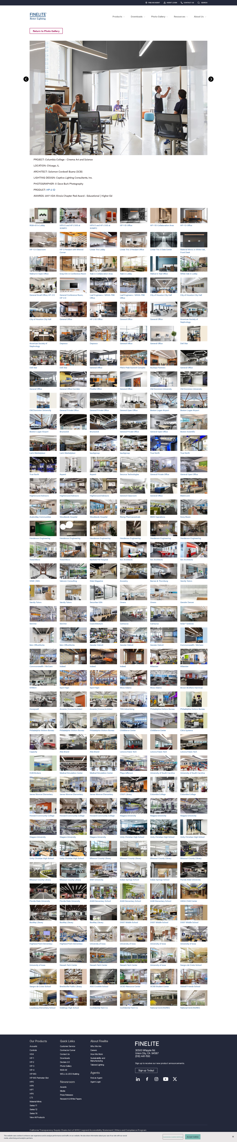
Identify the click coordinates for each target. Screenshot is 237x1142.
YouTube (165, 1079)
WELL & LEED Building (69, 1074)
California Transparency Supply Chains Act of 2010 (54, 1130)
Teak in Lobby (126, 273)
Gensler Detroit (96, 644)
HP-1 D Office (186, 225)
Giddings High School (69, 1007)
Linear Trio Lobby (97, 249)
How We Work (96, 1054)
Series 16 (33, 1113)
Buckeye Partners (157, 367)
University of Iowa (97, 943)
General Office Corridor (70, 388)
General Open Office (129, 410)
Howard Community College (42, 815)
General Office (66, 319)
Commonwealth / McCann (191, 644)
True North (155, 452)
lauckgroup (95, 452)
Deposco (64, 343)
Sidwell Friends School (190, 986)
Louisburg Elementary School (42, 1007)
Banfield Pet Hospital (99, 559)
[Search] (209, 2)
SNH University (96, 879)
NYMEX (33, 687)
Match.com (185, 495)
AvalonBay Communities (40, 516)
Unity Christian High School (132, 836)
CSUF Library (126, 794)
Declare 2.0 (65, 1062)
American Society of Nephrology (189, 320)
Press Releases (66, 1095)
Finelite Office (96, 388)
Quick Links (67, 1041)
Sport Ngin (64, 687)
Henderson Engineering (40, 538)
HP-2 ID (50, 189)
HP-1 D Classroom (38, 249)
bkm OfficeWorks (37, 644)
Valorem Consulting (68, 580)
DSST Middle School (129, 922)
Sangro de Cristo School (191, 965)
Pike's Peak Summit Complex (132, 367)
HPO (32, 1082)
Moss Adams (125, 687)
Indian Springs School (129, 879)
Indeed (63, 666)
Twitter (175, 1079)
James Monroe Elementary (41, 794)
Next (211, 79)
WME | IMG (35, 580)
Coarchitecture (96, 623)
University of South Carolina (162, 772)
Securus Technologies (129, 474)
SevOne (33, 623)
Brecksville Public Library (71, 986)
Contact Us (189, 3)
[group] (118, 118)
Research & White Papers (71, 1099)
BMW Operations (157, 516)
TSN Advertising (127, 709)
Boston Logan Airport (159, 410)
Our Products (38, 1041)
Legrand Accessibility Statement (97, 1130)
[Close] (233, 1136)
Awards (63, 1087)
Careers (93, 1050)
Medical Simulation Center (71, 772)
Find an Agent (154, 3)
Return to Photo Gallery (46, 31)
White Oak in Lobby (188, 273)
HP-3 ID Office (96, 319)
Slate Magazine (96, 580)
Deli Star (184, 343)
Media (62, 1091)
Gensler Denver (187, 602)
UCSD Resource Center (130, 986)
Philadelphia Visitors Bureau (162, 709)
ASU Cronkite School (99, 986)
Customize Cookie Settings (173, 1137)
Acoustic (33, 1046)
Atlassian (154, 666)
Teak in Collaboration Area (101, 273)
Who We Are (95, 1046)
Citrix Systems (186, 730)
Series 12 (33, 1109)
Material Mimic (36, 1101)
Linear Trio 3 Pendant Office (132, 249)
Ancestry (124, 580)
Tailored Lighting (97, 1065)
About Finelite (99, 1041)
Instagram (156, 1079)
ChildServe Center (128, 730)
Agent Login (172, 3)
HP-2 (32, 1062)
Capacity (33, 751)
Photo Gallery (66, 1066)
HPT (32, 1089)
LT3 (31, 1097)
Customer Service (67, 1046)
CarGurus (124, 623)
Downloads (65, 1058)
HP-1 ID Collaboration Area (162, 225)
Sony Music (185, 516)
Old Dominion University (161, 388)
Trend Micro (35, 559)
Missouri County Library (100, 858)
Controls (33, 1050)
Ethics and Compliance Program (130, 1130)
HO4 (32, 1054)
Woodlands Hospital (68, 516)
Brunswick (64, 431)
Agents (95, 1073)
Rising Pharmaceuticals (130, 516)
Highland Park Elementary (41, 943)
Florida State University (190, 879)
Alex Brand (64, 751)
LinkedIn (138, 1079)
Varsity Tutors (186, 580)
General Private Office (69, 410)
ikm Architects (126, 559)
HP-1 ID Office (126, 225)
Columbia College (158, 794)
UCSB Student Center (159, 986)
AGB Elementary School (100, 901)
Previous (26, 79)
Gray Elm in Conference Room (73, 273)
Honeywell (34, 709)
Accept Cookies (193, 1137)
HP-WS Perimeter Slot (39, 1078)
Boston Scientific (187, 431)
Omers (123, 602)
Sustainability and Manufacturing (97, 1059)
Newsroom (67, 1082)
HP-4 (32, 1070)
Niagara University (128, 815)
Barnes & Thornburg (159, 580)
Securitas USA (96, 602)
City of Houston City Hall (161, 295)
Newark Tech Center (68, 965)
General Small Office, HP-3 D (42, 295)
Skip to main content (9, 6)
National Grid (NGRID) (160, 1007)
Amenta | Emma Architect (71, 709)
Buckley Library (36, 922)
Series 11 (33, 1105)
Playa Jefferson (126, 772)
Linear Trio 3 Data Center (161, 249)
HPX (32, 1093)
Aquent (63, 474)
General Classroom (128, 495)
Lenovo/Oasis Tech (128, 751)
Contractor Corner (67, 1050)
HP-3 (32, 1066)
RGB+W (63, 1070)
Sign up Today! (146, 1070)
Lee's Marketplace (37, 452)
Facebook (147, 1079)
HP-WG (33, 1074)
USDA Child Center (188, 901)
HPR (32, 1085)
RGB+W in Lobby (37, 225)
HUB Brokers (35, 772)
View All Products (37, 1117)
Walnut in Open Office (39, 273)
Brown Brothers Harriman (191, 687)
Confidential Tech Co (99, 1007)
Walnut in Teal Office (159, 273)
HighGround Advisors (39, 495)
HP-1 (32, 1058)
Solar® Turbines (187, 623)
